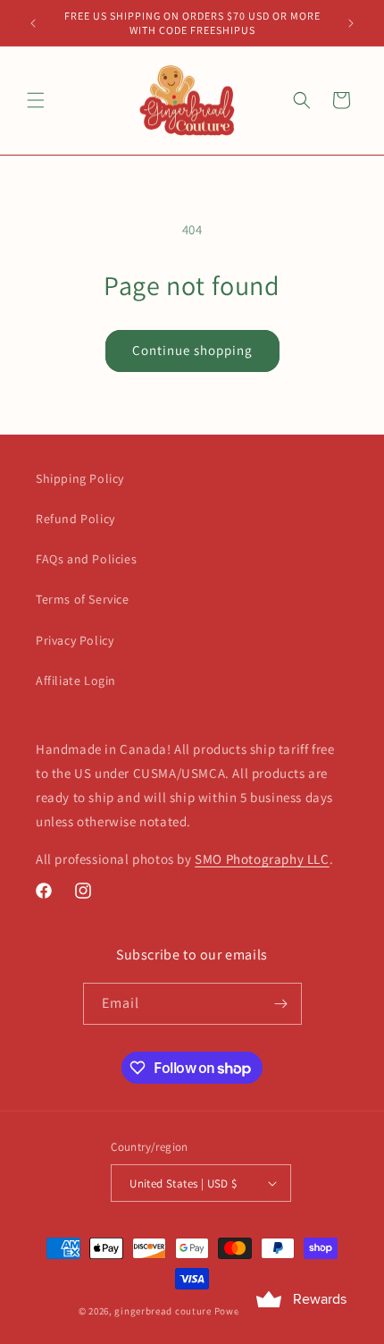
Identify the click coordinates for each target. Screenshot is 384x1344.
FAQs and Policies (86, 559)
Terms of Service (82, 599)
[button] (35, 100)
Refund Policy (75, 519)
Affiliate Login (76, 680)
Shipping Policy (80, 478)
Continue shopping (192, 350)
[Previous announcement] (33, 23)
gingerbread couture (162, 1311)
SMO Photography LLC (262, 858)
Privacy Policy (74, 640)
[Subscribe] (281, 1004)
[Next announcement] (351, 23)
